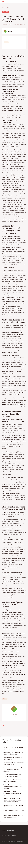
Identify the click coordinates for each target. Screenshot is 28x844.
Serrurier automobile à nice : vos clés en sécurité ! (14, 811)
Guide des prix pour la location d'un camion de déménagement (13, 753)
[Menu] (24, 1)
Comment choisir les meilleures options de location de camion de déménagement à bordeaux (12, 800)
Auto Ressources (8, 830)
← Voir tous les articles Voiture (10, 726)
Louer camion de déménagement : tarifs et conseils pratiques (13, 775)
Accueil (3, 7)
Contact (14, 835)
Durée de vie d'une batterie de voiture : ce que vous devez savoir (14, 748)
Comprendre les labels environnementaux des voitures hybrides (12, 793)
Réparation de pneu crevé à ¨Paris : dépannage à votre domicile (13, 805)
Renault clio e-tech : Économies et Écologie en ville (13, 758)
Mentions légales (6, 835)
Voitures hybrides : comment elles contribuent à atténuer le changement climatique (14, 786)
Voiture (8, 7)
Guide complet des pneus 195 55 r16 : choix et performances (13, 816)
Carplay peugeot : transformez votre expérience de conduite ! (13, 780)
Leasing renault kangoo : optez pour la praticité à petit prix (14, 763)
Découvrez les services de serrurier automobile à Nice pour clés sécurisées (13, 769)
